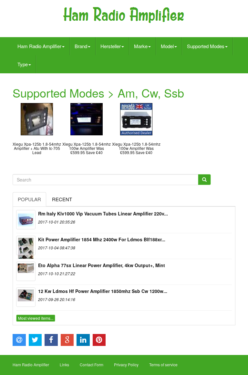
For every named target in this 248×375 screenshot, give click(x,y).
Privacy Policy (126, 364)
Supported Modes (205, 46)
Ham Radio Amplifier (39, 46)
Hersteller (110, 46)
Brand (81, 46)
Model (167, 46)
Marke (141, 46)
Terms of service (163, 364)
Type (22, 64)
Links (64, 364)
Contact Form (91, 364)
